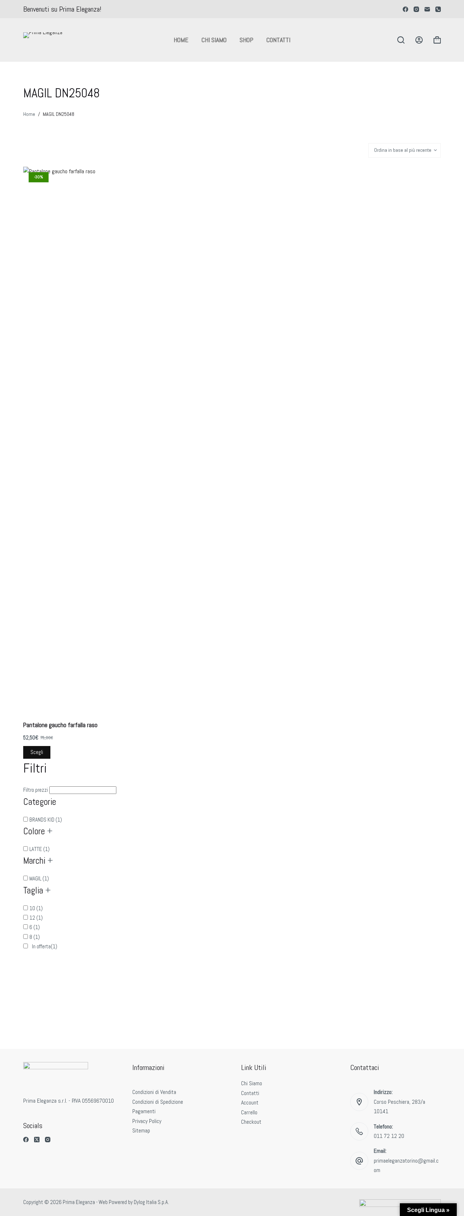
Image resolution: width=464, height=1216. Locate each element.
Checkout (251, 1122)
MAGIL (39, 878)
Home (181, 40)
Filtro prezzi (35, 147)
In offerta (44, 946)
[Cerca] (401, 40)
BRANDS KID (45, 819)
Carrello (249, 1112)
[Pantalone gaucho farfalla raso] (72, 439)
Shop (246, 40)
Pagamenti (144, 1111)
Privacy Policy (146, 1121)
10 (36, 908)
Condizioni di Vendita (154, 1092)
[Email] (427, 9)
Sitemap (141, 1130)
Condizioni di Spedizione (157, 1102)
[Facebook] (405, 9)
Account (249, 1102)
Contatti (278, 40)
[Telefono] (438, 9)
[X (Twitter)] (37, 1139)
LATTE (39, 849)
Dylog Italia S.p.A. (151, 1202)
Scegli (36, 752)
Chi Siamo (214, 40)
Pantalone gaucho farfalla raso (60, 725)
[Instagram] (416, 9)
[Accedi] (419, 40)
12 (36, 917)
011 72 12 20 (389, 1136)
